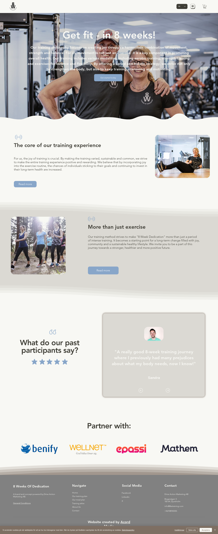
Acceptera (206, 530)
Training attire (78, 503)
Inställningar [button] (179, 530)
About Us (76, 507)
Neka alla (192, 530)
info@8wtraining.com (174, 506)
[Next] (168, 390)
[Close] (214, 530)
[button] (204, 6)
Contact (75, 510)
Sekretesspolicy (128, 530)
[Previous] (141, 390)
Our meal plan (78, 500)
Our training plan (79, 496)
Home (75, 492)
